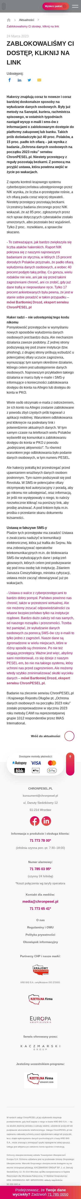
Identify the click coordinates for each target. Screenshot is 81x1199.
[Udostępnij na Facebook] (9, 80)
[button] (75, 6)
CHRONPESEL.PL (40, 788)
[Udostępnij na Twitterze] (29, 80)
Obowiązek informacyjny (40, 942)
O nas (40, 920)
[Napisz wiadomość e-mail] (39, 80)
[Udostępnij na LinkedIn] (19, 80)
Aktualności (26, 20)
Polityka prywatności (40, 934)
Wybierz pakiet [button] (53, 6)
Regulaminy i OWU (40, 927)
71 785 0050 (58, 1194)
